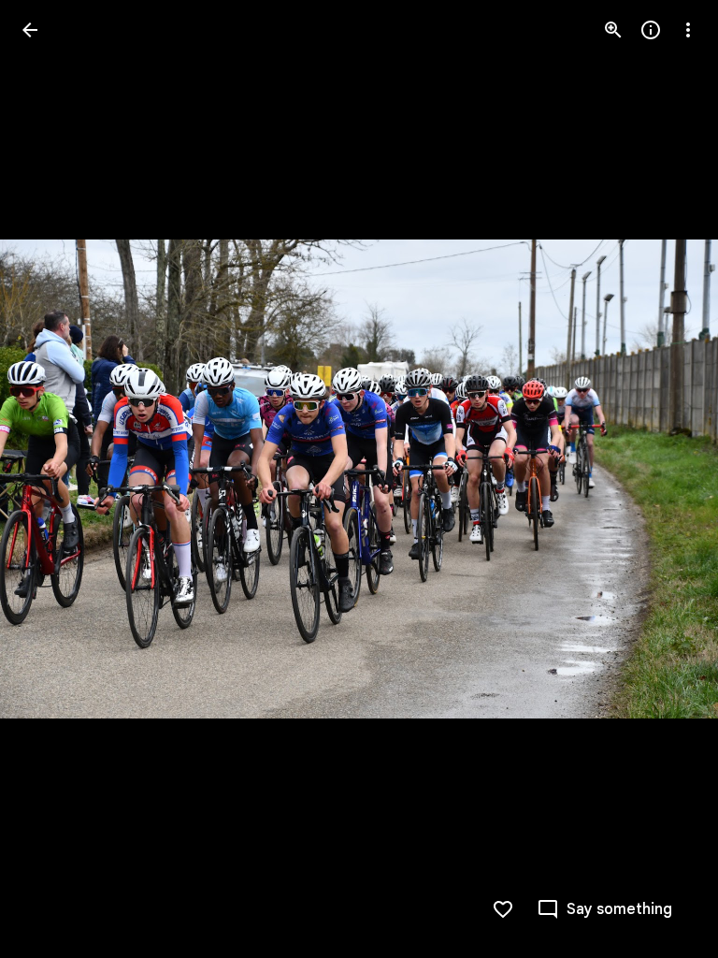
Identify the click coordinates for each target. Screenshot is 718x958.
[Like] (503, 909)
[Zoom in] (613, 30)
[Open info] (650, 30)
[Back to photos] (29, 29)
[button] (52, 479)
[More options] (688, 30)
